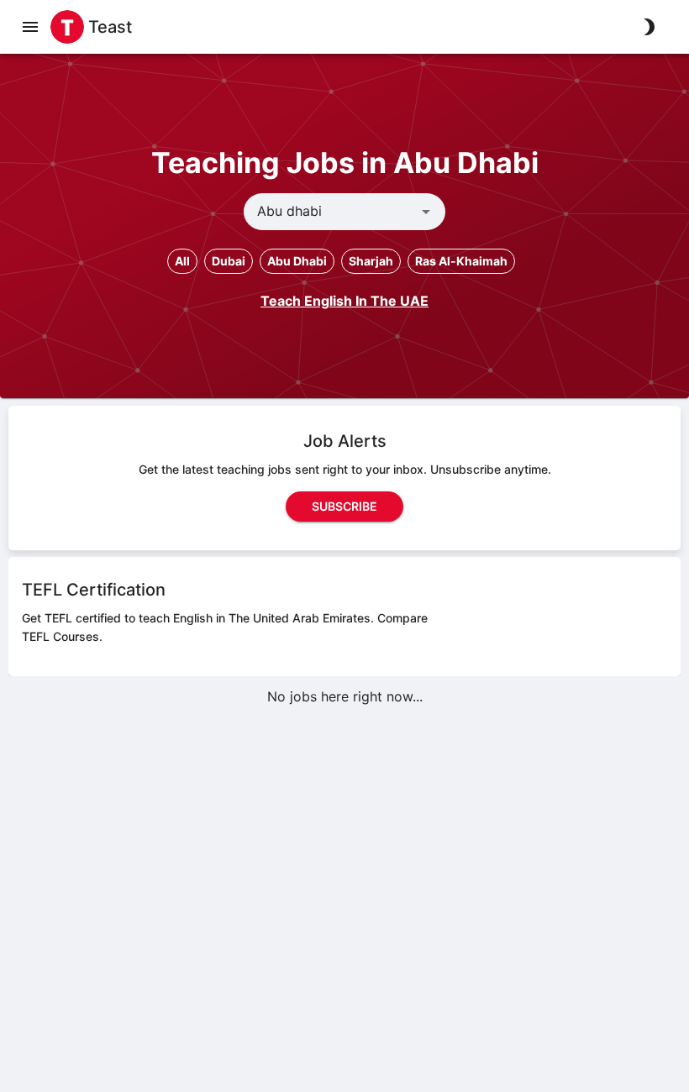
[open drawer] (30, 27)
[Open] (426, 211)
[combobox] (330, 211)
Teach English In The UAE (344, 300)
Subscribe (344, 506)
